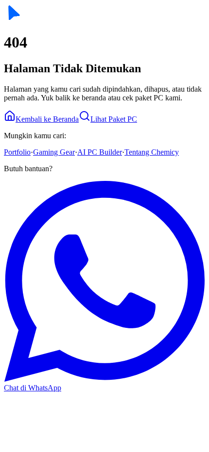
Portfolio (17, 152)
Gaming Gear (54, 152)
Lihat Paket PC (113, 119)
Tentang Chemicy (151, 152)
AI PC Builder (99, 152)
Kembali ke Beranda (47, 119)
